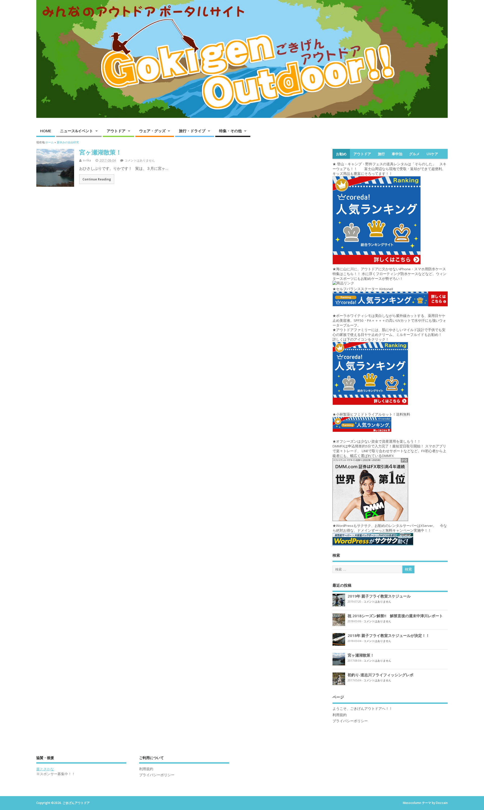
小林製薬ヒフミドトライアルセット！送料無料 (373, 414)
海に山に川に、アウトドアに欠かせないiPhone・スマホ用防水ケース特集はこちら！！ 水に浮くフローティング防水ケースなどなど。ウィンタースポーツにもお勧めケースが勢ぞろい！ (389, 274)
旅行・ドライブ (192, 130)
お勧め (341, 154)
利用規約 (339, 715)
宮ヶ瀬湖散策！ (100, 152)
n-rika (87, 160)
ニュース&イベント (76, 130)
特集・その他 (230, 130)
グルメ (414, 154)
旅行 (381, 154)
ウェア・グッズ (152, 130)
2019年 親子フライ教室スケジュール (379, 596)
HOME (45, 130)
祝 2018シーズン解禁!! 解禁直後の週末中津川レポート (395, 615)
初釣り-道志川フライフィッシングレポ (380, 674)
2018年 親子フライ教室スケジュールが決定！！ (389, 635)
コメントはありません (140, 160)
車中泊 (397, 154)
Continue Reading (96, 179)
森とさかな (45, 769)
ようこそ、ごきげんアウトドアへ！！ (362, 708)
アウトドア (116, 130)
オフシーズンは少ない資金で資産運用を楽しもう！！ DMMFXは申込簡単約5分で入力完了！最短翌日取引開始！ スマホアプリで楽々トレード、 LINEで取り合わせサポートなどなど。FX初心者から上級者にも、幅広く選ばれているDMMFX (389, 448)
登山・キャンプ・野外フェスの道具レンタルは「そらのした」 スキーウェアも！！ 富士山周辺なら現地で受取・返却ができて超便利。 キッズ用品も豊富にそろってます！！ (390, 169)
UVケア (432, 154)
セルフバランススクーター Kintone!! (365, 289)
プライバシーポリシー (350, 721)
